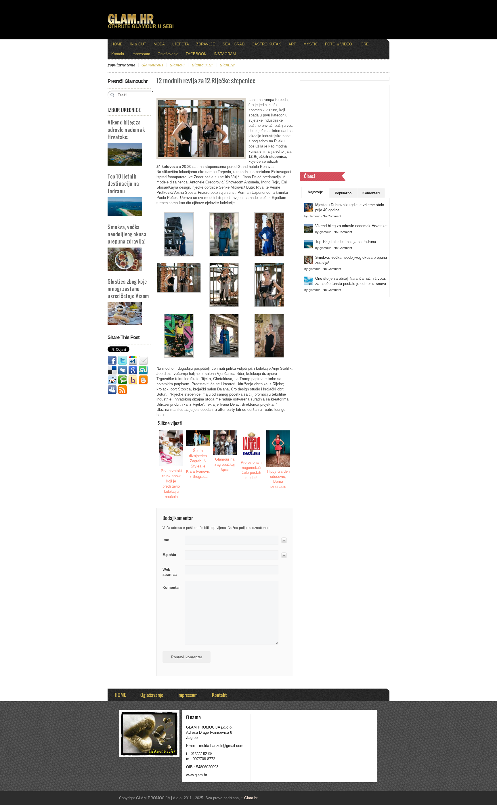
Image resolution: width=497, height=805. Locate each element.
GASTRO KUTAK (266, 44)
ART (292, 44)
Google (132, 370)
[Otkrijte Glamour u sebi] (141, 28)
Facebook (112, 360)
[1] (179, 255)
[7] (269, 306)
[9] (224, 356)
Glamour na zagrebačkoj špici (225, 464)
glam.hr (227, 65)
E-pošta (169, 555)
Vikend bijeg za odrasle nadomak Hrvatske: (126, 129)
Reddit (112, 380)
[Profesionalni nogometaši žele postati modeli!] (252, 444)
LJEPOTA (180, 44)
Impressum (140, 54)
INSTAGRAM (225, 54)
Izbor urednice (124, 110)
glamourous (152, 65)
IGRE (364, 44)
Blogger (143, 380)
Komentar (171, 587)
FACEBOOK (196, 54)
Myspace (112, 389)
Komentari (371, 193)
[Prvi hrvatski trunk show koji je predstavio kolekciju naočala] (171, 448)
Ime (166, 540)
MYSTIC (310, 44)
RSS (122, 389)
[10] (269, 356)
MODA (159, 44)
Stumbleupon (143, 370)
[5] (179, 291)
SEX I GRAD (233, 44)
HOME (117, 44)
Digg (122, 370)
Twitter (122, 360)
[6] (224, 306)
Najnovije (315, 192)
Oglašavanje (168, 54)
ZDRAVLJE (205, 44)
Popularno (343, 193)
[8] (179, 356)
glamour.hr (202, 65)
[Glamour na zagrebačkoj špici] (225, 442)
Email (143, 360)
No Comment (332, 216)
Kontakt (117, 54)
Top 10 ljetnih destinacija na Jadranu (123, 183)
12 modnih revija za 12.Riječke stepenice (205, 80)
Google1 (132, 360)
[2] (224, 255)
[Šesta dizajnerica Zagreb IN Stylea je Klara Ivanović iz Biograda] (198, 438)
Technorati (122, 380)
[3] (269, 255)
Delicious (112, 370)
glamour (177, 65)
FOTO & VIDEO (338, 44)
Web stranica (170, 572)
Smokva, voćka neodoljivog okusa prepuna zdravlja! (127, 234)
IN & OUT (138, 44)
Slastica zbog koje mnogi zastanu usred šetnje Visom (128, 288)
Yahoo (132, 380)
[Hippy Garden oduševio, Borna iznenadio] (278, 448)
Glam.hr (249, 798)
